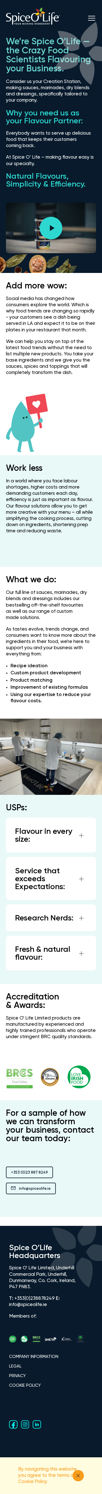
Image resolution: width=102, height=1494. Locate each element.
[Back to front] (33, 26)
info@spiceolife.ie (35, 1189)
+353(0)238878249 (34, 1298)
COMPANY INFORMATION (33, 1357)
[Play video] (51, 228)
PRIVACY (17, 1376)
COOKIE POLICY (25, 1385)
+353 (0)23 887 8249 (29, 1172)
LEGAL (15, 1366)
